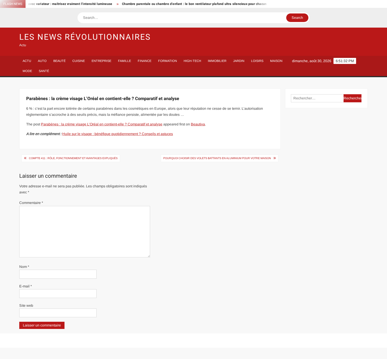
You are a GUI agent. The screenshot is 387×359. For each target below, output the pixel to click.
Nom (24, 267)
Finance (144, 61)
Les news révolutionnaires (84, 37)
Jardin (238, 61)
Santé (44, 71)
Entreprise (101, 61)
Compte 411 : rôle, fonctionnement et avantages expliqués (73, 158)
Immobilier (217, 61)
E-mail (25, 286)
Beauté (59, 61)
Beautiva (198, 124)
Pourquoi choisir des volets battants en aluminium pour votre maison (217, 158)
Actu (27, 61)
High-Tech (192, 61)
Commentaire (31, 203)
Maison (276, 61)
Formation (167, 61)
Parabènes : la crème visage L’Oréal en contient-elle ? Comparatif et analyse (101, 124)
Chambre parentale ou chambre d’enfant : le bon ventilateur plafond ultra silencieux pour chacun (186, 4)
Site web (26, 305)
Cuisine (78, 61)
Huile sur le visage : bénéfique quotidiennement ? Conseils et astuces (117, 134)
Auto (42, 61)
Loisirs (257, 61)
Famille (124, 61)
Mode (27, 71)
